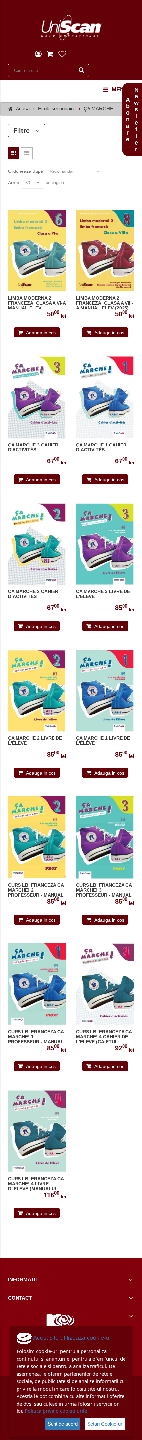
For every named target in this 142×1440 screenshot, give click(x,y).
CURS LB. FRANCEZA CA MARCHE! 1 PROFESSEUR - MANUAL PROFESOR (36, 1037)
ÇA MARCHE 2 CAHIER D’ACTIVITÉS (33, 594)
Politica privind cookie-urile (56, 1410)
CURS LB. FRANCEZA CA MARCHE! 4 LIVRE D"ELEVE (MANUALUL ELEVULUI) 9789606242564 (36, 1184)
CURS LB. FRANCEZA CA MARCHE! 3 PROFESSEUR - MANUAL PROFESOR (104, 890)
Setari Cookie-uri (105, 1424)
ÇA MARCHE (98, 108)
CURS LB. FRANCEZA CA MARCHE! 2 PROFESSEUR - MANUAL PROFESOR (36, 890)
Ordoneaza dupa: (26, 171)
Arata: (14, 182)
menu (120, 89)
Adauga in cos (41, 332)
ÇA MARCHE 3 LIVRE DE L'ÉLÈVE (103, 594)
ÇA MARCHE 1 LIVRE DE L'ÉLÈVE (103, 741)
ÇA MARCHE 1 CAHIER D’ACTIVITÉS (101, 447)
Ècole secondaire (56, 108)
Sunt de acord (63, 1424)
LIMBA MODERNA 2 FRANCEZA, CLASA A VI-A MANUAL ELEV (37, 303)
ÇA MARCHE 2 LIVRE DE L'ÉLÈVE (35, 741)
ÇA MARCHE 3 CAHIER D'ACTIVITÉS (33, 447)
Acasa (23, 108)
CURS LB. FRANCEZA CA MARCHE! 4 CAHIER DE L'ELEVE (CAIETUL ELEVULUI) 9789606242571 (104, 1037)
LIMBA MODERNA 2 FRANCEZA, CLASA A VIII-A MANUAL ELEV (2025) (104, 303)
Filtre (24, 130)
